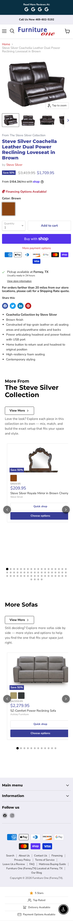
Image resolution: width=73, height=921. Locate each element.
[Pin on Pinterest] (28, 306)
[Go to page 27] (35, 572)
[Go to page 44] (31, 576)
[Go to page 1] (7, 569)
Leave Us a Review (14, 864)
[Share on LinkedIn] (20, 306)
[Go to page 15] (55, 569)
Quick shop (40, 506)
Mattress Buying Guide (52, 864)
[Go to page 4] (17, 569)
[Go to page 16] (59, 569)
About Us (24, 855)
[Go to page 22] (17, 572)
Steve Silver (14, 165)
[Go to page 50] (52, 576)
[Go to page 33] (55, 572)
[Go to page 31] (48, 572)
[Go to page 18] (66, 569)
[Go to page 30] (45, 572)
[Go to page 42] (24, 576)
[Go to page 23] (21, 572)
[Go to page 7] (28, 569)
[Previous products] (7, 510)
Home (6, 44)
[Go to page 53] (62, 576)
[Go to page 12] (45, 569)
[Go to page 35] (62, 572)
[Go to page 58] (42, 579)
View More (17, 410)
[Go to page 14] (52, 569)
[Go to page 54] (66, 576)
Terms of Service (45, 860)
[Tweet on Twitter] (13, 306)
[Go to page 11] (42, 569)
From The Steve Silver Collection (23, 135)
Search (10, 855)
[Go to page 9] (35, 569)
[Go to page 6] (24, 569)
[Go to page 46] (38, 576)
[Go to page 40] (17, 576)
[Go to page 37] (7, 576)
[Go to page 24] (24, 572)
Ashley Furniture (19, 714)
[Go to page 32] (52, 572)
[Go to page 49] (48, 576)
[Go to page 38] (11, 576)
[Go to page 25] (28, 572)
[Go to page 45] (35, 576)
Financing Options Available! (26, 192)
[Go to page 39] (14, 576)
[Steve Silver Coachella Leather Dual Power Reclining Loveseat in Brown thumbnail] (10, 120)
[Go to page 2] (11, 569)
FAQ (31, 864)
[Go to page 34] (59, 572)
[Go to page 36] (66, 572)
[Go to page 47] (42, 576)
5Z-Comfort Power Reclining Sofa (33, 711)
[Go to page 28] (38, 572)
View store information (19, 281)
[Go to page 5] (21, 569)
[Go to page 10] (38, 569)
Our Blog (36, 873)
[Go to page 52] (59, 576)
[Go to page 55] (31, 579)
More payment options (36, 248)
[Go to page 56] (35, 579)
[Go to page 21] (14, 572)
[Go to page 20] (11, 572)
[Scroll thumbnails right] (67, 120)
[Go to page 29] (42, 572)
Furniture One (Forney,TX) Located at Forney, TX (34, 868)
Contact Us (40, 855)
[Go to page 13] (48, 569)
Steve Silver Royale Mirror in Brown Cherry (39, 493)
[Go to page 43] (28, 576)
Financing (57, 855)
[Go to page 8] (31, 569)
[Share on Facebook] (5, 306)
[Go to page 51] (55, 576)
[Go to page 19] (7, 572)
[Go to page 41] (21, 576)
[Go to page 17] (62, 569)
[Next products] (66, 510)
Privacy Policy (22, 860)
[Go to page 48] (45, 576)
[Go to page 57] (38, 579)
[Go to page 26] (31, 572)
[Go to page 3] (14, 569)
